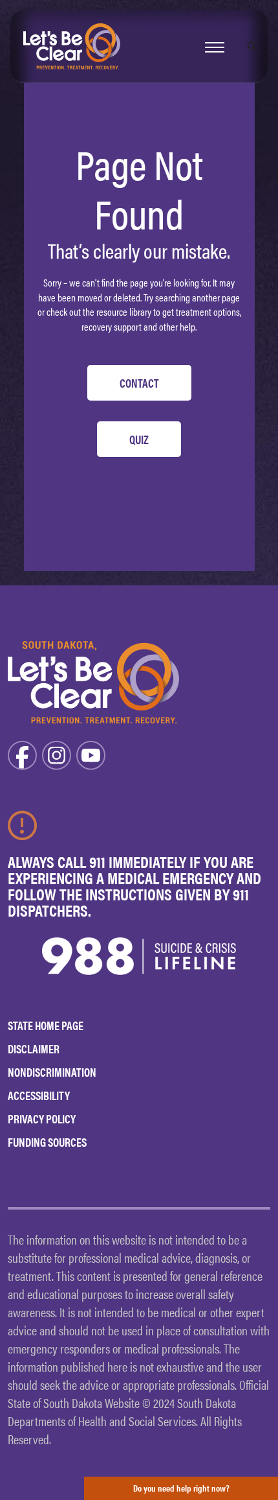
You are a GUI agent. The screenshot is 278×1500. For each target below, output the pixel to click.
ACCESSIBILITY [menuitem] (39, 1095)
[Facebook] (22, 753)
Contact (139, 383)
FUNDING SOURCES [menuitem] (47, 1142)
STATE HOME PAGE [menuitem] (45, 1025)
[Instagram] (56, 753)
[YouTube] (90, 753)
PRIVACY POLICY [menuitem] (42, 1118)
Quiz (139, 439)
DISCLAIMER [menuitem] (33, 1048)
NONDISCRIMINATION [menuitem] (52, 1072)
